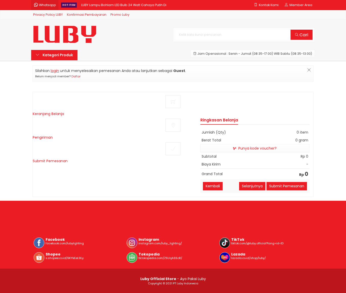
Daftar (76, 76)
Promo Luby (119, 14)
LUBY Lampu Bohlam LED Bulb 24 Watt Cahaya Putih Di (123, 5)
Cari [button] (303, 35)
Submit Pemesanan (50, 160)
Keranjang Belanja (48, 113)
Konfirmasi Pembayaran (86, 14)
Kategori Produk (57, 55)
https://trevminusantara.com (60, 218)
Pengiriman (43, 137)
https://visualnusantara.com (59, 213)
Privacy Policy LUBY (48, 14)
